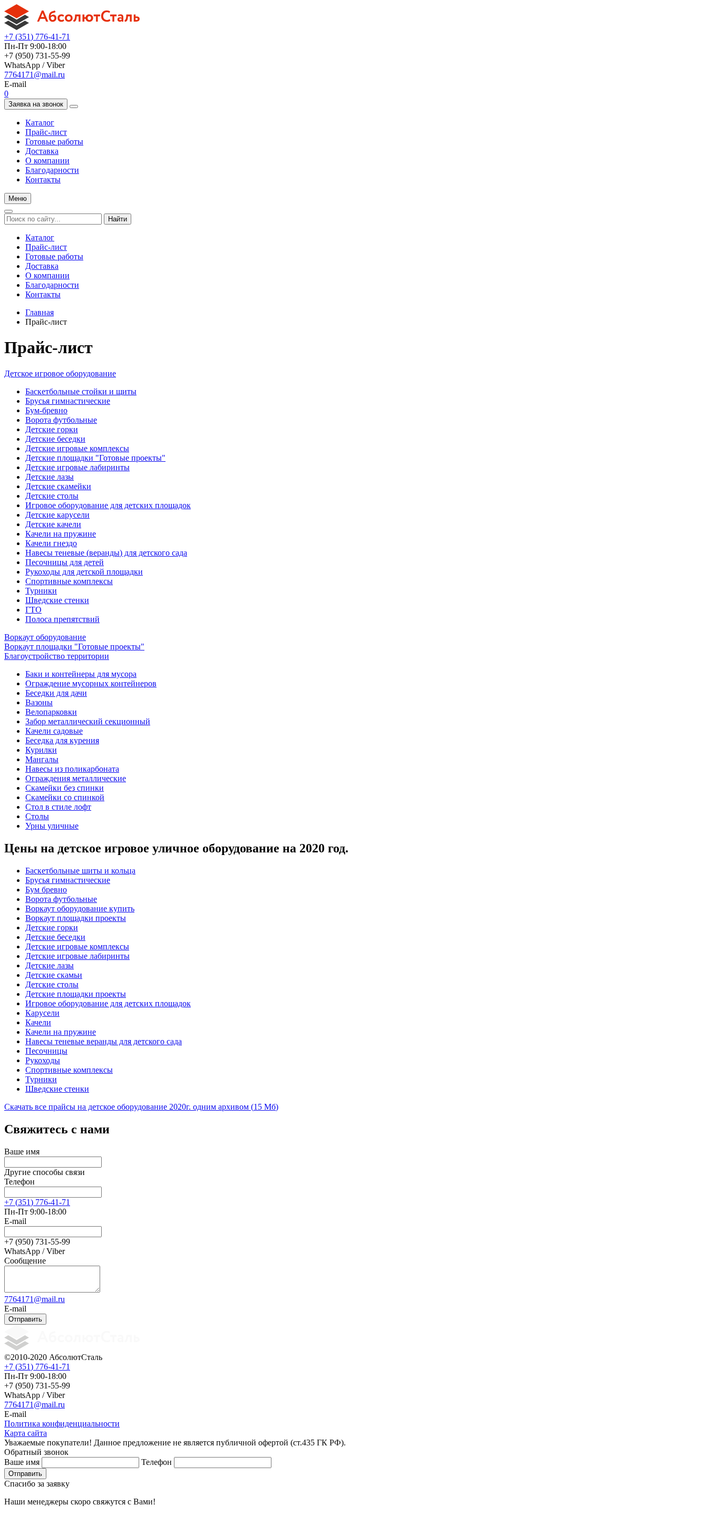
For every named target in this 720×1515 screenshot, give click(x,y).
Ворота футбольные (61, 419)
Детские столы (52, 495)
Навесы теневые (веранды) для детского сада (106, 552)
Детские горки (51, 429)
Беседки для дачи (56, 692)
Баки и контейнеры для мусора (81, 673)
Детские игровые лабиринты (77, 467)
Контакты (43, 179)
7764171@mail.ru (34, 74)
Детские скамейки (58, 486)
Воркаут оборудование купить (79, 908)
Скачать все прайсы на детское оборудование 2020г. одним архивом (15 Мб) (141, 1106)
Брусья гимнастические (67, 400)
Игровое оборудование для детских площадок (108, 505)
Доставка (42, 151)
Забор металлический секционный (87, 721)
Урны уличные (52, 825)
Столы (37, 816)
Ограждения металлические (75, 778)
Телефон (19, 1181)
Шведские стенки (57, 600)
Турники (41, 590)
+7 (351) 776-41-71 (37, 36)
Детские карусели (57, 514)
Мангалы (42, 759)
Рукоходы (42, 1060)
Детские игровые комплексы (77, 448)
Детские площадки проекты (75, 993)
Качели (38, 1022)
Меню (17, 198)
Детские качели (53, 524)
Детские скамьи (53, 974)
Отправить (25, 1319)
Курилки (41, 749)
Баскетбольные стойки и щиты (81, 391)
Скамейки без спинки (64, 787)
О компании (47, 160)
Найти (117, 219)
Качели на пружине (60, 533)
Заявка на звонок (35, 104)
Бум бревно (46, 889)
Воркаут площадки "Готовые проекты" (74, 646)
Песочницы (46, 1050)
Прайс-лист (46, 132)
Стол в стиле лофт (58, 806)
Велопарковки (51, 711)
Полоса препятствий (62, 619)
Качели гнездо (51, 543)
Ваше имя (22, 1151)
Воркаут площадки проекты (75, 918)
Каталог (39, 122)
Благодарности (52, 170)
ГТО (33, 609)
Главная (39, 312)
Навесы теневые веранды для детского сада (103, 1041)
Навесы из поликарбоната (72, 768)
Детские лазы (49, 476)
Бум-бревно (46, 410)
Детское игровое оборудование (60, 373)
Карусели (42, 1012)
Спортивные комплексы (69, 581)
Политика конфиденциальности (62, 1423)
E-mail (15, 1221)
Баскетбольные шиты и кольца (80, 870)
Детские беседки (55, 438)
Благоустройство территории (56, 656)
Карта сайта (25, 1433)
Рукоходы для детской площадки (84, 571)
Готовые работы (54, 141)
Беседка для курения (62, 740)
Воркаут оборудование (45, 637)
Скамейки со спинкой (64, 797)
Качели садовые (54, 730)
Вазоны (39, 702)
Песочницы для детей (64, 562)
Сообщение (25, 1260)
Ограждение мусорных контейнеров (91, 683)
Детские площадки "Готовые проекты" (95, 457)
